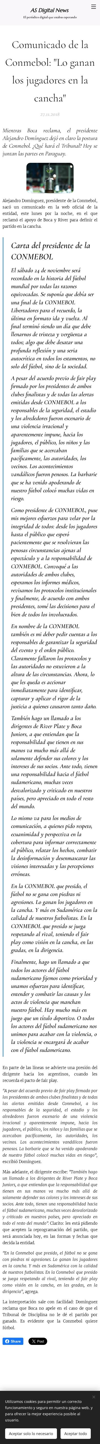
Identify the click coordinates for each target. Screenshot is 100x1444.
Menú (93, 6)
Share (16, 1341)
